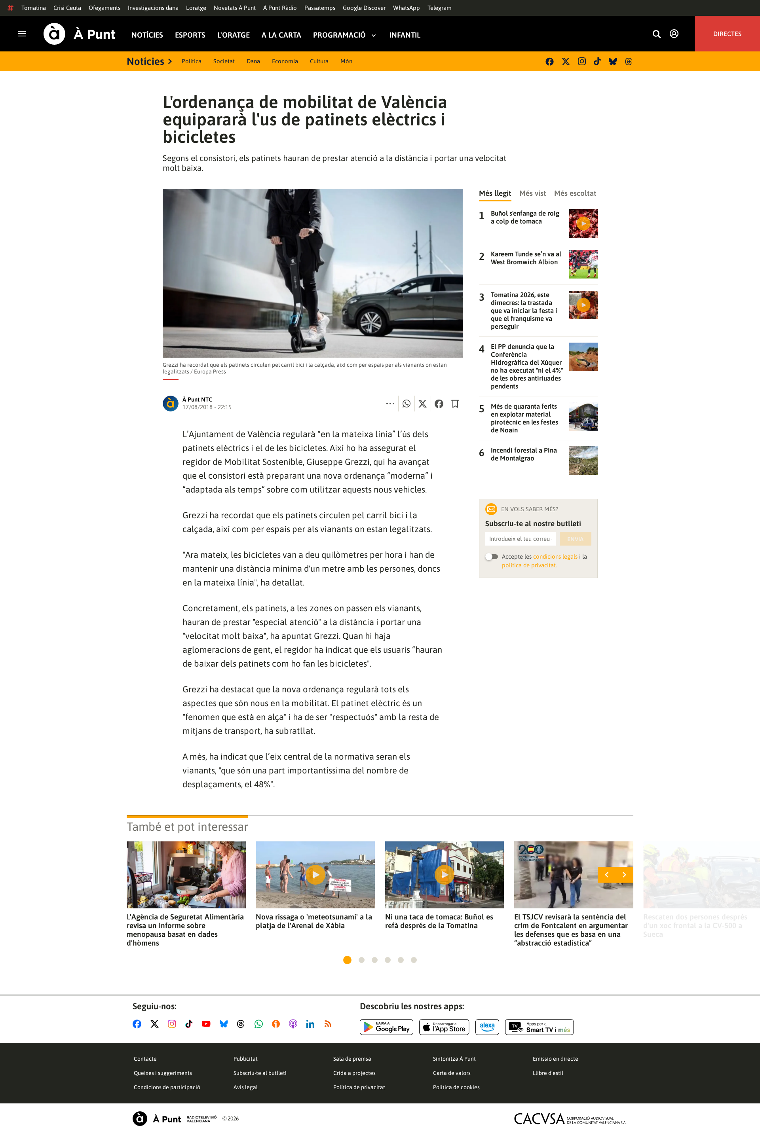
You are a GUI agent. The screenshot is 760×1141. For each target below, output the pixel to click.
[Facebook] (549, 61)
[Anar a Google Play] (386, 1027)
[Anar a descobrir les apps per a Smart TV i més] (539, 1027)
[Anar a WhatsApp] (260, 1024)
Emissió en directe (555, 1059)
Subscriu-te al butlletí (260, 1073)
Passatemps (319, 7)
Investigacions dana (153, 7)
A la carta (281, 35)
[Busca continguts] (656, 34)
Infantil (405, 35)
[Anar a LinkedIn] (311, 1024)
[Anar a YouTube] (208, 1024)
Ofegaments (104, 7)
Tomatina (33, 7)
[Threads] (629, 61)
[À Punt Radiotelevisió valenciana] (175, 1118)
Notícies (147, 35)
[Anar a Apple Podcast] (294, 1024)
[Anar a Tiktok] (190, 1024)
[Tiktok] (597, 61)
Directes (727, 33)
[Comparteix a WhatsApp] (406, 403)
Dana (253, 61)
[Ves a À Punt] (80, 34)
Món (346, 61)
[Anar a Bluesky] (225, 1024)
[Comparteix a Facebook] (439, 403)
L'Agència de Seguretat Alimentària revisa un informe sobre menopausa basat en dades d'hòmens (185, 929)
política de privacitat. (529, 565)
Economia (285, 61)
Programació (339, 35)
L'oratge (196, 7)
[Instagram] (582, 61)
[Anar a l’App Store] (444, 1027)
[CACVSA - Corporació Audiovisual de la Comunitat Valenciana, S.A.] (570, 1118)
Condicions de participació (167, 1087)
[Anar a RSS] (329, 1024)
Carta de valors (452, 1073)
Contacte (145, 1059)
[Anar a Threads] (243, 1024)
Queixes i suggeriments (163, 1073)
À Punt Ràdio (280, 7)
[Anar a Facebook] (138, 1024)
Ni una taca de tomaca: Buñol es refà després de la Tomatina (439, 921)
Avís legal (246, 1087)
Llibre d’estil (548, 1073)
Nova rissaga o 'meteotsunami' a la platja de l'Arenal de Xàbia (314, 921)
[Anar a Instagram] (173, 1024)
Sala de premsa (352, 1059)
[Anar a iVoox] (277, 1024)
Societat (224, 61)
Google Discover (364, 7)
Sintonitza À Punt (454, 1059)
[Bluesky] (613, 61)
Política (191, 61)
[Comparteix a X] (423, 403)
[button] (347, 960)
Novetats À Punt (235, 7)
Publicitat (246, 1059)
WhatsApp (406, 7)
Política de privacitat (359, 1087)
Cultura (319, 61)
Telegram (440, 7)
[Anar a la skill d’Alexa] (487, 1027)
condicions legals (555, 556)
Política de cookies (456, 1087)
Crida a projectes (354, 1073)
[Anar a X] (156, 1024)
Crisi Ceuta (67, 7)
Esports (190, 35)
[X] (566, 61)
